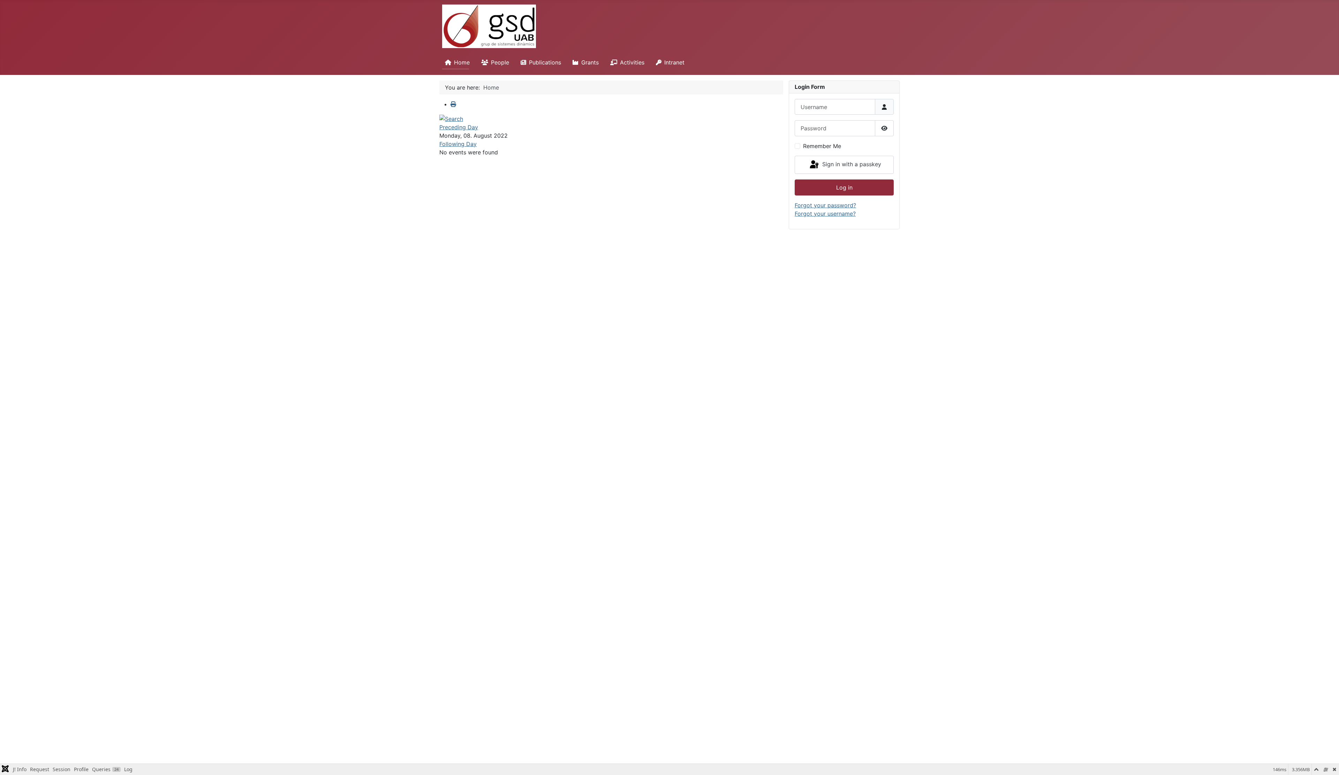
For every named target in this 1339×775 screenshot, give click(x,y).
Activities (632, 62)
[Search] (451, 118)
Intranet (674, 62)
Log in (844, 187)
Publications (545, 62)
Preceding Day (458, 127)
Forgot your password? (825, 205)
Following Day (458, 143)
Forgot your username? (825, 213)
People (500, 62)
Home (462, 62)
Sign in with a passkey (850, 164)
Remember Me (822, 146)
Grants (590, 62)
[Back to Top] (1326, 762)
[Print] (453, 104)
